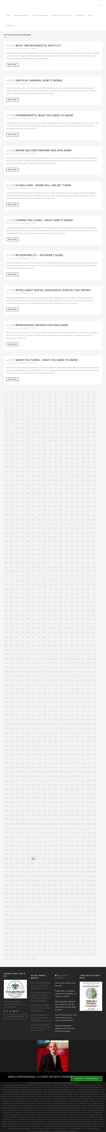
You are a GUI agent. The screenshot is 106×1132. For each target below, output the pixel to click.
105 (22, 419)
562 (11, 536)
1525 (72, 780)
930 (71, 628)
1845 (55, 863)
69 (11, 410)
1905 (12, 880)
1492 (77, 771)
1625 (61, 806)
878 (66, 615)
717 (22, 576)
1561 (83, 789)
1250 (55, 711)
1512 (94, 776)
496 (22, 519)
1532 (17, 785)
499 (39, 519)
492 (93, 515)
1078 (44, 667)
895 (66, 619)
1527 (83, 780)
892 (50, 619)
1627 (72, 806)
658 (71, 558)
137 (11, 428)
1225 (11, 706)
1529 (94, 780)
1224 (6, 706)
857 (44, 610)
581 (22, 541)
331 (49, 476)
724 (60, 576)
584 (39, 541)
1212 (33, 702)
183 (77, 436)
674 (66, 563)
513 (22, 523)
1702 (17, 828)
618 (38, 550)
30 (77, 397)
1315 (39, 728)
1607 (55, 802)
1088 (6, 671)
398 (44, 493)
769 (28, 589)
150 (82, 428)
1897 (61, 876)
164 (66, 432)
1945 (44, 889)
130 (66, 423)
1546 (94, 785)
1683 (6, 824)
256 (11, 458)
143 (44, 428)
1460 (88, 763)
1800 (88, 850)
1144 (33, 684)
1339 (77, 732)
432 (44, 502)
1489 (61, 771)
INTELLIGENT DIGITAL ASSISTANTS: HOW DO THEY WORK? (53, 290)
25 (50, 397)
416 (49, 497)
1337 (66, 732)
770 (33, 589)
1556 (55, 789)
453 (66, 506)
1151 (72, 684)
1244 (22, 711)
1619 (28, 806)
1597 (94, 798)
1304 (72, 724)
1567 (22, 793)
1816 (83, 854)
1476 (83, 767)
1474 (72, 767)
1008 (33, 650)
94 (55, 415)
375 (11, 489)
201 (82, 441)
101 (93, 415)
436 (66, 502)
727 (77, 576)
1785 (6, 850)
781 (93, 589)
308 (17, 471)
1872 (17, 872)
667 (28, 563)
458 (93, 506)
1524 (66, 780)
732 (11, 580)
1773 (33, 845)
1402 (50, 750)
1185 (72, 693)
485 (55, 515)
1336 (61, 732)
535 (49, 528)
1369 (55, 741)
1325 (94, 728)
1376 (94, 741)
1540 (61, 785)
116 (82, 419)
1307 (88, 724)
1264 (39, 715)
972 (22, 641)
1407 (77, 750)
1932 (66, 885)
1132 (61, 680)
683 (22, 567)
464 (33, 510)
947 (71, 632)
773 (49, 589)
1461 (94, 763)
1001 (88, 645)
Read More (12, 64)
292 (22, 467)
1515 (17, 780)
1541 (66, 785)
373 (93, 484)
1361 (11, 741)
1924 (22, 885)
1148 (55, 684)
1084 (77, 667)
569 (50, 536)
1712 (72, 828)
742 (66, 580)
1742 (50, 837)
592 (82, 541)
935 (6, 632)
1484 (33, 771)
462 (22, 510)
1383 (39, 745)
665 (17, 563)
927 (55, 628)
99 (83, 415)
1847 (66, 863)
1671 (33, 819)
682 (17, 567)
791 (55, 593)
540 (77, 528)
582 (28, 541)
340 (6, 480)
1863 (61, 867)
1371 (66, 741)
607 (71, 545)
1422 (66, 754)
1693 (61, 824)
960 (50, 637)
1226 (17, 706)
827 (66, 602)
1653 (28, 815)
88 (22, 415)
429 (28, 502)
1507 (66, 776)
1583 (17, 798)
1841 (33, 863)
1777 (55, 845)
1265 (44, 715)
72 (28, 410)
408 (6, 497)
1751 (6, 841)
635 (39, 554)
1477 (88, 767)
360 (22, 484)
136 (6, 428)
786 (28, 593)
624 (71, 550)
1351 (50, 737)
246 (50, 454)
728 (82, 576)
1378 (12, 745)
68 (6, 410)
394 (22, 493)
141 (33, 428)
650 (28, 558)
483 (44, 515)
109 (44, 419)
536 (55, 528)
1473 (66, 767)
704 (44, 571)
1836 (6, 863)
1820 (12, 859)
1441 (77, 758)
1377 (6, 745)
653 (44, 558)
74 (39, 410)
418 (60, 497)
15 (88, 393)
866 (94, 610)
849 (94, 606)
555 (66, 532)
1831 (72, 859)
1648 (94, 811)
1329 (22, 732)
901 (6, 624)
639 (61, 554)
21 (28, 397)
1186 (77, 693)
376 (17, 489)
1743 (55, 837)
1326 (6, 732)
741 (60, 580)
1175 (17, 693)
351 (66, 480)
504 (66, 519)
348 (50, 480)
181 (66, 436)
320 (82, 471)
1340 (83, 732)
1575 (66, 793)
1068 (83, 663)
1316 (44, 728)
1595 (83, 798)
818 (17, 602)
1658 (55, 815)
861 (66, 610)
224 (22, 449)
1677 (66, 819)
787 (33, 593)
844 (66, 606)
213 (55, 445)
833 (6, 606)
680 (6, 567)
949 (83, 632)
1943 (33, 889)
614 (17, 550)
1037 (6, 658)
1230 (39, 706)
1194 (28, 698)
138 (17, 428)
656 (61, 558)
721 (44, 576)
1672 (39, 819)
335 (71, 476)
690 (61, 567)
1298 (39, 724)
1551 (28, 789)
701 (28, 571)
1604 (39, 802)
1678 (72, 819)
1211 (28, 702)
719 (33, 576)
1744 (61, 837)
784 (17, 593)
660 (83, 558)
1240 (94, 706)
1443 (88, 758)
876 (55, 615)
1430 (17, 758)
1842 (39, 863)
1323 (83, 728)
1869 (94, 867)
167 (82, 432)
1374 (83, 741)
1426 (88, 754)
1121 (94, 676)
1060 (39, 663)
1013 (61, 650)
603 (50, 545)
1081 (61, 667)
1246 (33, 711)
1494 (88, 771)
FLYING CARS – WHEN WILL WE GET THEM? (43, 185)
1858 (33, 867)
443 (11, 506)
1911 (44, 880)
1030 (61, 654)
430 (33, 502)
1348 (33, 737)
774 (55, 589)
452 (60, 506)
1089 (12, 671)
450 (50, 506)
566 (33, 536)
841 (49, 606)
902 (11, 624)
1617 (17, 806)
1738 (28, 837)
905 (28, 624)
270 (88, 458)
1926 (33, 885)
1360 (6, 741)
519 (55, 523)
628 (93, 550)
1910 (39, 880)
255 (6, 458)
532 (33, 528)
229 (49, 449)
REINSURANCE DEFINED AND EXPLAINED (42, 325)
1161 (33, 689)
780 (88, 589)
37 (22, 402)
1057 (22, 663)
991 (33, 645)
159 (38, 432)
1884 (83, 872)
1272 (83, 715)
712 (88, 571)
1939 (12, 889)
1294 (17, 724)
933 (88, 628)
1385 (50, 745)
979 (61, 641)
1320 (66, 728)
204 (6, 445)
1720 (22, 832)
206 (17, 445)
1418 (44, 754)
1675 (55, 819)
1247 (39, 711)
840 (44, 606)
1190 (6, 698)
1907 (22, 880)
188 (11, 441)
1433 (33, 758)
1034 (83, 654)
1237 (77, 706)
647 (11, 558)
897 (77, 619)
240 (17, 454)
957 (33, 637)
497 (28, 519)
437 (71, 502)
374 (6, 489)
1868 (88, 867)
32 (88, 397)
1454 (55, 763)
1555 (50, 789)
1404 (61, 750)
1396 (17, 750)
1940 (17, 889)
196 (55, 441)
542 (88, 528)
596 (11, 545)
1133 (66, 680)
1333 (44, 732)
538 (66, 528)
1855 (17, 867)
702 (33, 571)
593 (88, 541)
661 (88, 558)
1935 (83, 885)
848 (88, 606)
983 (82, 641)
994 (50, 645)
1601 (22, 802)
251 (77, 454)
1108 (22, 676)
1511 (88, 776)
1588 (44, 798)
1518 (33, 780)
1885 (88, 872)
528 (11, 528)
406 (88, 493)
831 (88, 602)
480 (28, 515)
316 (60, 471)
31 (83, 397)
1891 (28, 876)
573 (71, 536)
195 (49, 441)
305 (93, 467)
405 (82, 493)
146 (60, 428)
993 (44, 645)
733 (17, 580)
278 (38, 463)
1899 (72, 876)
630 (11, 554)
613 (11, 550)
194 (44, 441)
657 (66, 558)
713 (93, 571)
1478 (94, 767)
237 (93, 449)
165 (71, 432)
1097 (55, 671)
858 (50, 610)
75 (44, 410)
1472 (61, 767)
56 (33, 406)
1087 (94, 667)
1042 (33, 658)
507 (82, 519)
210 (38, 445)
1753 (17, 841)
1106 (11, 676)
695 (88, 567)
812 (77, 597)
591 (77, 541)
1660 (66, 815)
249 (66, 454)
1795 (61, 850)
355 (88, 480)
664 (11, 563)
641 (71, 554)
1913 (55, 880)
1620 (33, 806)
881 (82, 615)
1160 (28, 689)
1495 (94, 771)
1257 (94, 711)
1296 (28, 724)
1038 (12, 658)
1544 (83, 785)
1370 (61, 741)
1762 (66, 841)
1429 (12, 758)
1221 (83, 702)
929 (66, 628)
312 (39, 471)
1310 (11, 728)
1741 (44, 837)
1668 (17, 819)
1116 (66, 676)
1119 (83, 676)
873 (39, 615)
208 (28, 445)
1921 (6, 885)
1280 (33, 719)
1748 (83, 837)
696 (94, 567)
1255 (83, 711)
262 (44, 458)
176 (38, 436)
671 (49, 563)
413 (33, 497)
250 (71, 454)
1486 (44, 771)
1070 (94, 663)
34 (6, 402)
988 (17, 645)
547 (22, 532)
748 (6, 584)
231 (61, 449)
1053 (94, 658)
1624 (55, 806)
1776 (50, 845)
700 (22, 571)
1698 (88, 824)
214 (60, 445)
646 (6, 558)
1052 (88, 658)
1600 (17, 802)
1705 (33, 828)
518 (49, 523)
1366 (39, 741)
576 (88, 536)
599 (28, 545)
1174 (11, 693)
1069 (88, 663)
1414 (22, 754)
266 (66, 458)
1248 (44, 711)
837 (28, 606)
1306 (83, 724)
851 (11, 610)
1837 (12, 863)
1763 (72, 841)
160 (44, 432)
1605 (44, 802)
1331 (33, 732)
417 (55, 497)
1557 (61, 789)
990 (28, 645)
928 (61, 628)
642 (77, 554)
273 (11, 463)
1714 (83, 828)
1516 (22, 780)
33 (94, 397)
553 (55, 532)
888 (28, 619)
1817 (88, 854)
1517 (28, 780)
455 (77, 506)
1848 (72, 863)
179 (55, 436)
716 (17, 576)
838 (33, 606)
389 (88, 489)
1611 (77, 802)
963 (66, 637)
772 (44, 589)
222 (11, 449)
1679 (77, 819)
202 (88, 441)
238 (6, 454)
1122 (6, 680)
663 (6, 563)
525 (88, 523)
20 (22, 397)
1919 (88, 880)
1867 (83, 867)
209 (33, 445)
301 (71, 467)
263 (49, 458)
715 (11, 576)
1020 (6, 654)
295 (38, 467)
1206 (94, 698)
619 (44, 550)
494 (11, 519)
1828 (55, 859)
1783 (88, 845)
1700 (6, 828)
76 (50, 410)
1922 (11, 885)
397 (39, 493)
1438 (61, 758)
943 (50, 632)
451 (55, 506)
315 (55, 471)
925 (44, 628)
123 (28, 423)
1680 (83, 819)
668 (33, 563)
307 (11, 471)
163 (60, 432)
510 (6, 523)
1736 (17, 837)
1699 (94, 824)
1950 (72, 889)
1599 (12, 802)
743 (71, 580)
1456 (66, 763)
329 (38, 476)
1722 (33, 832)
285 (77, 463)
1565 (12, 793)
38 (28, 402)
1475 (77, 767)
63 (72, 406)
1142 (22, 684)
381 (44, 489)
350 (61, 480)
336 (77, 476)
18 (12, 397)
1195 (33, 698)
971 (17, 641)
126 (44, 423)
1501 (33, 776)
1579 (88, 793)
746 (88, 580)
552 (49, 532)
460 (11, 510)
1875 (33, 872)
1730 (77, 832)
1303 (66, 724)
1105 (6, 676)
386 (71, 489)
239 (11, 454)
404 (77, 493)
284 (71, 463)
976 (44, 641)
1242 (11, 711)
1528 (88, 780)
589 (66, 541)
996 (61, 645)
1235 (66, 706)
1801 (94, 850)
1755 (28, 841)
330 (44, 476)
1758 (44, 841)
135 (93, 423)
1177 (28, 693)
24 (44, 397)
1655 (39, 815)
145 (55, 428)
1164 (50, 689)
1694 (66, 824)
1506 (61, 776)
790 (50, 593)
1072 (11, 667)
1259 (11, 715)
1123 (11, 680)
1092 (28, 671)
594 (93, 541)
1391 (83, 745)
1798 (77, 850)
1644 (72, 811)
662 (93, 558)
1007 (28, 650)
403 (71, 493)
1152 (77, 684)
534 (44, 528)
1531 (11, 785)
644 (88, 554)
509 (93, 519)
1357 (83, 737)
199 (71, 441)
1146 (44, 684)
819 (22, 602)
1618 (22, 806)
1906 (17, 880)
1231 (44, 706)
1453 (50, 763)
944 (55, 632)
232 (66, 449)
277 (33, 463)
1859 (39, 867)
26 (55, 397)
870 (22, 615)
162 (55, 432)
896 (72, 619)
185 (88, 436)
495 (17, 519)
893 (55, 619)
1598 (6, 802)
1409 (88, 750)
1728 (66, 832)
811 (71, 597)
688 (50, 567)
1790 (33, 850)
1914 (61, 880)
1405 (66, 750)
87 (17, 415)
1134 (72, 680)
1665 (94, 815)
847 (82, 606)
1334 (50, 732)
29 (72, 397)
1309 (6, 728)
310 (28, 471)
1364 (28, 741)
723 (55, 576)
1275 (6, 719)
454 (71, 506)
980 (66, 641)
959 (44, 637)
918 (6, 628)
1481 (17, 771)
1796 (66, 850)
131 (71, 423)
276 (28, 463)
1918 (83, 880)
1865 (72, 867)
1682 (94, 819)
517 (44, 523)
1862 (55, 867)
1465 (22, 767)
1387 (61, 745)
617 (33, 550)
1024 (28, 654)
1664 (88, 815)
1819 (6, 859)
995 (55, 645)
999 (77, 645)
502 (55, 519)
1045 (50, 658)
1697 (83, 824)
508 (88, 519)
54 (22, 406)
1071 (6, 667)
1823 (28, 859)
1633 (12, 811)
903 (17, 624)
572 (66, 536)
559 (88, 532)
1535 (33, 785)
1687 (28, 824)
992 (39, 645)
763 (88, 584)
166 (77, 432)
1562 (88, 789)
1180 (44, 693)
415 (44, 497)
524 (82, 523)
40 (39, 402)
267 (71, 458)
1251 (61, 711)
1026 (39, 654)
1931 (61, 885)
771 (38, 589)
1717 (6, 832)
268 (77, 458)
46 (72, 402)
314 (49, 471)
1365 (33, 741)
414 (38, 497)
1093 (33, 671)
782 (6, 593)
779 (82, 589)
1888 (12, 876)
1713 (77, 828)
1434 (39, 758)
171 (11, 436)
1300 (50, 724)
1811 (55, 854)
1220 (77, 702)
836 (22, 606)
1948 (61, 889)
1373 (77, 741)
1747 (77, 837)
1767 (94, 841)
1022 (17, 654)
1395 (12, 750)
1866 (77, 867)
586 (50, 541)
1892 (33, 876)
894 (61, 619)
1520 (44, 780)
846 (77, 606)
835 (17, 606)
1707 (44, 828)
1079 (50, 667)
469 (61, 510)
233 (71, 449)
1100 (72, 671)
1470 (50, 767)
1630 (88, 806)
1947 (55, 889)
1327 (11, 732)
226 (33, 449)
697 (6, 571)
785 (22, 593)
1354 (66, 737)
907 (39, 624)
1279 (28, 719)
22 (33, 397)
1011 (50, 650)
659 (77, 558)
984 (88, 641)
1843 (44, 863)
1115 (61, 676)
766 (11, 589)
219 (88, 445)
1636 (28, 811)
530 (22, 528)
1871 (11, 872)
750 (17, 584)
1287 (72, 719)
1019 (94, 650)
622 (60, 550)
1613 (88, 802)
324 (11, 476)
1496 (6, 776)
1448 (22, 763)
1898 (66, 876)
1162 (39, 689)
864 (83, 610)
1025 (33, 654)
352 (71, 480)
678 (88, 563)
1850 (83, 863)
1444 (94, 758)
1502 (39, 776)
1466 (28, 767)
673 (61, 563)
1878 (50, 872)
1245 (28, 711)
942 (44, 632)
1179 (39, 693)
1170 (83, 689)
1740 (39, 837)
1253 (72, 711)
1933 (72, 885)
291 (17, 467)
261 (38, 458)
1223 (94, 702)
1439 (66, 758)
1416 (33, 754)
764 (93, 584)
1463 (12, 767)
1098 (61, 671)
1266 (50, 715)
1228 (28, 706)
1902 (88, 876)
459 (6, 510)
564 (22, 536)
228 (44, 449)
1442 (83, 758)
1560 (77, 789)
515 (33, 523)
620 (50, 550)
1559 (72, 789)
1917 (77, 880)
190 (22, 441)
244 (39, 454)
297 (49, 467)
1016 (77, 650)
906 (33, 624)
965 (77, 637)
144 (49, 428)
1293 (11, 724)
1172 (94, 689)
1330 (28, 732)
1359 (94, 737)
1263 (33, 715)
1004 (12, 650)
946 (66, 632)
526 (93, 523)
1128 (39, 680)
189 (17, 441)
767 (17, 589)
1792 (44, 850)
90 (33, 415)
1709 (55, 828)
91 (39, 415)
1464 (17, 767)
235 (82, 449)
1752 (11, 841)
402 (66, 493)
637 (50, 554)
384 (61, 489)
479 (22, 515)
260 (33, 458)
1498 (17, 776)
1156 (6, 689)
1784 (94, 845)
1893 (39, 876)
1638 (39, 811)
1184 (66, 693)
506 (77, 519)
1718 (11, 832)
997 (66, 645)
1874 (28, 872)
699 (17, 571)
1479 (6, 771)
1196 (39, 698)
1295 (22, 724)
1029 (55, 654)
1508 (72, 776)
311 (33, 471)
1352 (55, 737)
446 (28, 506)
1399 (33, 750)
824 (50, 602)
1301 (55, 724)
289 (6, 467)
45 (66, 402)
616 (28, 550)
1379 (17, 745)
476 (6, 515)
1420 (55, 754)
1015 (72, 650)
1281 (39, 719)
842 (55, 606)
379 (33, 489)
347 (44, 480)
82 (83, 410)
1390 (77, 745)
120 (11, 423)
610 (88, 545)
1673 (44, 819)
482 (39, 515)
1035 (88, 654)
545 (11, 532)
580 (17, 541)
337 (82, 476)
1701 (11, 828)
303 (82, 467)
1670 (28, 819)
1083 (72, 667)
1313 (28, 728)
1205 (88, 698)
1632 (6, 811)
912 (66, 624)
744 (77, 580)
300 (66, 467)
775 (60, 589)
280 (50, 463)
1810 (50, 854)
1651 (17, 815)
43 (55, 402)
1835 (94, 859)
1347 (28, 737)
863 (77, 610)
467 (50, 510)
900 (94, 619)
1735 (11, 837)
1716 (94, 828)
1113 (50, 676)
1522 (55, 780)
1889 (17, 876)
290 (11, 467)
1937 (94, 885)
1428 (6, 758)
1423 (72, 754)
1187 (83, 693)
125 (39, 423)
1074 (22, 667)
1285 (61, 719)
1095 (44, 671)
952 (6, 637)
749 (11, 584)
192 (33, 441)
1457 (72, 763)
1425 (83, 754)
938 (22, 632)
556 (71, 532)
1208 (12, 702)
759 (66, 584)
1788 (22, 850)
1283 (50, 719)
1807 (33, 854)
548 (28, 532)
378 (28, 489)
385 (66, 489)
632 (22, 554)
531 (27, 528)
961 (55, 637)
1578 (83, 793)
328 (33, 476)
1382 (33, 745)
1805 (22, 854)
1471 (55, 767)
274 (17, 463)
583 (33, 541)
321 (88, 471)
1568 (28, 793)
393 (17, 493)
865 (88, 610)
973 (28, 641)
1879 (55, 872)
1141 (17, 684)
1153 (83, 684)
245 (44, 454)
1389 (72, 745)
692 (71, 567)
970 (11, 641)
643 (82, 554)
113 (66, 419)
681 (11, 567)
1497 (12, 776)
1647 (88, 811)
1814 (72, 854)
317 (66, 471)
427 (17, 502)
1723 (39, 832)
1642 (61, 811)
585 (44, 541)
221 (6, 449)
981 (71, 641)
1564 (6, 793)
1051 (83, 658)
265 (60, 458)
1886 (94, 872)
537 (60, 528)
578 (6, 541)
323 (6, 476)
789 (44, 593)
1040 (22, 658)
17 (6, 397)
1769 (12, 845)
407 (93, 493)
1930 (55, 885)
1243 (17, 711)
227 (38, 449)
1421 (61, 754)
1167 (66, 689)
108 (38, 419)
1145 (39, 684)
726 (71, 576)
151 (88, 428)
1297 (33, 724)
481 (33, 515)
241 (22, 454)
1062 (50, 663)
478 (17, 515)
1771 (22, 845)
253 (88, 454)
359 (17, 484)
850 (6, 610)
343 (22, 480)
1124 (17, 680)
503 (61, 519)
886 (17, 619)
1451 (39, 763)
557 (77, 532)
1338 (72, 732)
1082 (66, 667)
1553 (39, 789)
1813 (66, 854)
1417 (39, 754)
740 (55, 580)
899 (88, 619)
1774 (39, 845)
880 (77, 615)
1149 (61, 684)
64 (77, 406)
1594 (77, 798)
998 (72, 645)
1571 (44, 793)
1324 (88, 728)
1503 (44, 776)
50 (94, 402)
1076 (33, 667)
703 (39, 571)
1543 (77, 785)
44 (61, 402)
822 (38, 602)
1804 (17, 854)
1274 (94, 715)
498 (33, 519)
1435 (44, 758)
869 (17, 615)
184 (82, 436)
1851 (88, 863)
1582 (11, 798)
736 (33, 580)
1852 (94, 863)
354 (82, 480)
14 (83, 393)
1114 (55, 676)
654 (50, 558)
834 (11, 606)
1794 (55, 850)
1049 (72, 658)
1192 (17, 698)
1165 (55, 689)
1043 (39, 658)
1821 (17, 859)
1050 (77, 658)
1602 (28, 802)
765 (6, 589)
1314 (33, 728)
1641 (55, 811)
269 (82, 458)
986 (6, 645)
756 (50, 584)
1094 (39, 671)
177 (44, 436)
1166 (61, 689)
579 (11, 541)
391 (6, 493)
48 (83, 402)
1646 (83, 811)
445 (22, 506)
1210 (22, 702)
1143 (28, 684)
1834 (88, 859)
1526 (77, 780)
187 (6, 441)
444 (17, 506)
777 (71, 589)
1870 (6, 872)
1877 (44, 872)
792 (60, 593)
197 (60, 441)
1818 (94, 854)
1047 (61, 658)
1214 (44, 702)
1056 (17, 663)
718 (28, 576)
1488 (55, 771)
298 (55, 467)
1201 (66, 698)
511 (11, 523)
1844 (50, 863)
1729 (72, 832)
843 (61, 606)
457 (88, 506)
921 (22, 628)
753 (33, 584)
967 (88, 637)
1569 (33, 793)
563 (17, 536)
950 (88, 632)
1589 (50, 798)
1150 (66, 684)
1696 (77, 824)
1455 (61, 763)
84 (94, 410)
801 (17, 597)
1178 (33, 693)
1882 (72, 872)
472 (77, 510)
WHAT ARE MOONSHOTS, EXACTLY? (38, 45)
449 (44, 506)
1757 (39, 841)
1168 (72, 689)
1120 (88, 676)
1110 (33, 676)
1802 (6, 854)
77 (55, 410)
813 (82, 597)
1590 (55, 798)
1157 (11, 689)
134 (88, 423)
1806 (28, 854)
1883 (77, 872)
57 (39, 406)
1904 (6, 880)
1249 (50, 711)
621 (55, 550)
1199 (55, 698)
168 (88, 432)
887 (22, 619)
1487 (50, 771)
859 (55, 610)
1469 (44, 767)
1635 (22, 811)
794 (71, 593)
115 (77, 419)
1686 (22, 824)
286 (82, 463)
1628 (77, 806)
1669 (22, 819)
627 (88, 550)
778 (77, 589)
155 (17, 432)
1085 (83, 667)
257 (17, 458)
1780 (72, 845)
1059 (33, 663)
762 (82, 584)
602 (44, 545)
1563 (94, 789)
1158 (17, 689)
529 (17, 528)
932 (82, 628)
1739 (33, 837)
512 (17, 523)
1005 (17, 650)
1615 (6, 806)
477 (11, 515)
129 (60, 423)
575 (82, 536)
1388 (66, 745)
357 (6, 484)
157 (27, 432)
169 (93, 432)
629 (6, 554)
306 (6, 471)
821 (33, 602)
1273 (88, 715)
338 (88, 476)
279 (44, 463)
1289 (83, 719)
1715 (88, 828)
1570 (39, 793)
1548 (12, 789)
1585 (28, 798)
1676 (61, 819)
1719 (17, 832)
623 (66, 550)
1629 (83, 806)
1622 (44, 806)
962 (61, 637)
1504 (50, 776)
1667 (12, 819)
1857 (28, 867)
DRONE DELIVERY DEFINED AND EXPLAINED (44, 150)
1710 (61, 828)
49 (88, 402)
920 (17, 628)
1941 (22, 889)
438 (77, 502)
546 (17, 532)
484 (50, 515)
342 (17, 480)
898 (83, 619)
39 (33, 402)
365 (50, 484)
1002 (94, 645)
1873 (22, 872)
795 (77, 593)
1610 (72, 802)
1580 (94, 793)
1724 (44, 832)
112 (61, 419)
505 (71, 519)
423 (88, 497)
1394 (6, 750)
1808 (39, 854)
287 (88, 463)
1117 (72, 676)
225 (27, 449)
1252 (66, 711)
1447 (17, 763)
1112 (44, 676)
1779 (66, 845)
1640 (50, 811)
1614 (94, 802)
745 (82, 580)
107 (33, 419)
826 (61, 602)
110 (50, 419)
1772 (28, 845)
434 (55, 502)
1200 (61, 698)
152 (93, 428)
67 (94, 406)
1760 (55, 841)
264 (55, 458)
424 (93, 497)
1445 (6, 763)
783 (11, 593)
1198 (50, 698)
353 (77, 480)
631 (17, 554)
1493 (83, 771)
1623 (50, 806)
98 (77, 415)
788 (39, 593)
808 (55, 597)
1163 (44, 689)
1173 (6, 693)
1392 (88, 745)
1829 (61, 859)
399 (50, 493)
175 (33, 436)
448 (39, 506)
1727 (61, 832)
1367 (44, 741)
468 (55, 510)
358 (11, 484)
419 (66, 497)
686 (39, 567)
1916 (72, 880)
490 (83, 515)
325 (17, 476)
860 (61, 610)
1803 (12, 854)
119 (6, 423)
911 (61, 624)
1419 (50, 754)
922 (28, 628)
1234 (61, 706)
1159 (22, 689)
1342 (94, 732)
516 (38, 523)
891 (44, 619)
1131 (55, 680)
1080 (55, 667)
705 (50, 571)
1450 (33, 763)
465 (39, 510)
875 (50, 615)
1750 (94, 837)
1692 (55, 824)
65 (83, 406)
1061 (44, 663)
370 (77, 484)
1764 (77, 841)
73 (33, 410)
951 (93, 632)
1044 (44, 658)
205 (11, 445)
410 (17, 497)
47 (77, 402)
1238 (83, 706)
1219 (72, 702)
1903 (94, 876)
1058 (28, 663)
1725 (50, 832)
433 (50, 502)
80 (72, 410)
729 (88, 576)
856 (39, 610)
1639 (44, 811)
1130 (50, 680)
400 (55, 493)
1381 (28, 745)
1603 (33, 802)
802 (22, 597)
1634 (17, 811)
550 (39, 532)
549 (33, 532)
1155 (94, 684)
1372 (72, 741)
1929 (50, 885)
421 (77, 497)
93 (50, 415)
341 (11, 480)
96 (66, 415)
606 (66, 545)
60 (55, 406)
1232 (50, 706)
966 (83, 637)
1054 (6, 663)
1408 (83, 750)
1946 (50, 889)
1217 (61, 702)
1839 (22, 863)
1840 (28, 863)
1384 (44, 745)
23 (39, 397)
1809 (44, 854)
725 (66, 576)
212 (50, 445)
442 (6, 506)
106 (28, 419)
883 (93, 615)
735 (28, 580)
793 (66, 593)
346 (39, 480)
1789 (28, 850)
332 (55, 476)
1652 (22, 815)
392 (11, 493)
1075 (28, 667)
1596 (88, 798)
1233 (55, 706)
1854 (12, 867)
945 (61, 632)
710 (77, 571)
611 (93, 545)
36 (17, 402)
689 (55, 567)
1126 (28, 680)
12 (72, 393)
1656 (44, 815)
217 (77, 445)
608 (77, 545)
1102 (83, 671)
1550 (22, 789)
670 (44, 563)
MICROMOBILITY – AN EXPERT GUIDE (39, 255)
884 (6, 619)
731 (6, 580)
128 (55, 423)
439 (82, 502)
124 (33, 423)
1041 (28, 658)
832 (93, 602)
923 (33, 628)
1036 (94, 654)
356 (93, 480)
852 (17, 610)
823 (44, 602)
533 (38, 528)
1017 (83, 650)
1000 (83, 645)
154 (11, 432)
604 (55, 545)
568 (44, 536)
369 (71, 484)
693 (77, 567)
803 (28, 597)
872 (33, 615)
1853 (6, 867)
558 (82, 532)
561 (6, 536)
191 (28, 441)
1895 (50, 876)
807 (50, 597)
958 (39, 637)
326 (22, 476)
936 (11, 632)
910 (55, 624)
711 (82, 571)
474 (88, 510)
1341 (88, 732)
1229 (33, 706)
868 (11, 615)
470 (66, 510)
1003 (6, 650)
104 (17, 419)
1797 (72, 850)
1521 (50, 780)
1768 (6, 845)
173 (22, 436)
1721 (28, 832)
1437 (55, 758)
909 (50, 624)
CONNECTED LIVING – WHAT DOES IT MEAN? (44, 220)
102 (6, 419)
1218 (66, 702)
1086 (88, 667)
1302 (61, 724)
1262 (28, 715)
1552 (33, 789)
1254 (77, 711)
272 (6, 463)
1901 (83, 876)
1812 (61, 854)
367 (61, 484)
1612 (83, 802)
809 (61, 597)
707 (61, 571)
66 (88, 406)
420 (71, 497)
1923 (17, 885)
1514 (11, 780)
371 (82, 484)
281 (55, 463)
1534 (28, 785)
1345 (17, 737)
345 (33, 480)
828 (71, 602)
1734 (6, 837)
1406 (72, 750)
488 (72, 515)
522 (71, 523)
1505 (55, 776)
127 (50, 423)
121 (17, 423)
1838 (17, 863)
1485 (39, 771)
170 (6, 436)
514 (28, 523)
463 (28, 510)
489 (77, 515)
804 (33, 597)
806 (44, 597)
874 (44, 615)
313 (44, 471)
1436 (50, 758)
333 (60, 476)
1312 (22, 728)
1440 (72, 758)
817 (11, 602)
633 (28, 554)
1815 (77, 854)
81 (77, 410)
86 (11, 415)
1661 (72, 815)
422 (82, 497)
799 (6, 597)
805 (39, 597)
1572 (50, 793)
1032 (72, 654)
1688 (33, 824)
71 (22, 410)
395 (28, 493)
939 (28, 632)
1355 (72, 737)
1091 (22, 671)
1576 (72, 793)
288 (93, 463)
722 (49, 576)
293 (28, 467)
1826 (44, 859)
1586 (33, 798)
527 (6, 528)
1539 (55, 785)
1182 (55, 693)
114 (71, 419)
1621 (39, 806)
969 (6, 641)
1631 (94, 806)
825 (55, 602)
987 (11, 645)
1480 (12, 771)
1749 (88, 837)
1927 (39, 885)
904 (22, 624)
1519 (39, 780)
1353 (61, 737)
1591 (61, 798)
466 (44, 510)
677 (82, 563)
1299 (44, 724)
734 (22, 580)
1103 (88, 671)
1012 (55, 650)
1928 (44, 885)
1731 (83, 832)
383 (55, 489)
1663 (83, 815)
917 (93, 624)
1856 (22, 867)
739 (50, 580)
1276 (11, 719)
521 (66, 523)
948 (77, 632)
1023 (22, 654)
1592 (66, 798)
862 (71, 610)
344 (28, 480)
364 (44, 484)
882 (88, 615)
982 (77, 641)
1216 (55, 702)
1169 (77, 689)
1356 (77, 737)
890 (39, 619)
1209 (17, 702)
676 (77, 563)
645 (93, 554)
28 (66, 397)
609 (83, 545)
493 (6, 519)
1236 (72, 706)
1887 (6, 876)
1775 (44, 845)
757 (55, 584)
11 (66, 393)
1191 (11, 698)
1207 (6, 702)
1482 (22, 771)
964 (72, 637)
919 (11, 628)
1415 (28, 754)
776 (66, 589)
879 (71, 615)
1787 (17, 850)
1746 (72, 837)
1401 (44, 750)
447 (33, 506)
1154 (88, 684)
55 (28, 406)
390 (93, 489)
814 (88, 597)
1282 (44, 719)
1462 (6, 767)
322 (93, 471)
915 (82, 624)
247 (55, 454)
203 (93, 441)
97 (72, 415)
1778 (61, 845)
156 (22, 432)
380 (39, 489)
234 (77, 449)
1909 (33, 880)
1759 (50, 841)
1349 (39, 737)
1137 (88, 680)
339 (93, 476)
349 (55, 480)
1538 (50, 785)
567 (39, 536)
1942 (28, 889)
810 (66, 597)
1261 (22, 715)
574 (77, 536)
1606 (50, 802)
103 (11, 419)
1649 (6, 815)
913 (71, 624)
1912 (50, 880)
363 (39, 484)
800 (11, 597)
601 (38, 545)
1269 (66, 715)
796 (82, 593)
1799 (83, 850)
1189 (94, 693)
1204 (83, 698)
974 (33, 641)
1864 (66, 867)
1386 (55, 745)
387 (77, 489)
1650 (12, 815)
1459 (83, 763)
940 (33, 632)
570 (55, 536)
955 (22, 637)
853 (22, 610)
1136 (83, 680)
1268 (61, 715)
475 (93, 510)
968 (94, 637)
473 (82, 510)
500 (44, 519)
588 (61, 541)
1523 (61, 780)
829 (77, 602)
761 (77, 584)
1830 (66, 859)
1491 (72, 771)
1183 (61, 693)
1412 (11, 754)
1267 (55, 715)
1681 (88, 819)
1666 (6, 819)
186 (93, 436)
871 (28, 615)
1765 (83, 841)
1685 (17, 824)
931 (77, 628)
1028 (50, 654)
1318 (55, 728)
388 (82, 489)
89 (28, 415)
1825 (39, 859)
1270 (72, 715)
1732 (88, 832)
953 (11, 637)
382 (49, 489)
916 (88, 624)
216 (71, 445)
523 (77, 523)
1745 (66, 837)
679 (93, 563)
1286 (66, 719)
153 (6, 432)
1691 (50, 824)
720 (38, 576)
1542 (72, 785)
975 (39, 641)
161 (50, 432)
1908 (28, 880)
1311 (17, 728)
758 (61, 584)
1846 (61, 863)
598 (22, 545)
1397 (22, 750)
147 (66, 428)
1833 (83, 859)
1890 (22, 876)
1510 (83, 776)
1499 (22, 776)
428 (22, 502)
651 (33, 558)
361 (28, 484)
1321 (72, 728)
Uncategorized (25, 48)
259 (28, 458)
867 (6, 615)
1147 (50, 684)
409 (11, 497)
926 (50, 628)
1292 (6, 724)
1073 (17, 667)
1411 (6, 754)
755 (44, 584)
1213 (39, 702)
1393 (94, 745)
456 (82, 506)
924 (39, 628)
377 (22, 489)
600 (33, 545)
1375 (88, 741)
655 (55, 558)
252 (82, 454)
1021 (11, 654)
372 (88, 484)
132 (77, 423)
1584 (22, 798)
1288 (77, 719)
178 (49, 436)
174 (27, 436)
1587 (39, 798)
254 (93, 454)
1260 (17, 715)
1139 (6, 684)
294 (33, 467)
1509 (77, 776)
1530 (6, 785)
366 (55, 484)
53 (17, 406)
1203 (77, 698)
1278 (22, 719)
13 (77, 393)
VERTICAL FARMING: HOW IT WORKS (38, 80)
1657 (50, 815)
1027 (44, 654)
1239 (88, 706)
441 (93, 502)
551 (44, 532)
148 (71, 428)
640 (66, 554)
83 (88, 410)
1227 (22, 706)
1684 (12, 824)
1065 (66, 663)
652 (38, 558)
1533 (22, 785)
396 (33, 493)
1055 (12, 663)
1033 (77, 654)
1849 (77, 863)
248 (61, 454)
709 (71, 571)
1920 (94, 880)
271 (93, 458)
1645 (77, 811)
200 (77, 441)
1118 (77, 676)
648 (17, 558)
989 (22, 645)
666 (22, 563)
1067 (77, 663)
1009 (39, 650)
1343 (6, 737)
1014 (66, 650)
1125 (22, 680)
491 (88, 515)
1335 (55, 732)
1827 (50, 859)
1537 (44, 785)
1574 (61, 793)
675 (71, 563)
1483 (28, 771)
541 (82, 528)
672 (55, 563)
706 (55, 571)
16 (94, 393)
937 (17, 632)
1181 (50, 693)
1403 (55, 750)
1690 (44, 824)
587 (55, 541)
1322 (77, 728)
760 (71, 584)
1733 (94, 832)
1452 (44, 763)
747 (93, 580)
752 (28, 584)
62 (66, 406)
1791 (39, 850)
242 (28, 454)
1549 (17, 789)
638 (55, 554)
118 (93, 419)
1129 (44, 680)
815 (93, 597)
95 (61, 415)
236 (88, 449)
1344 (12, 737)
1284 (55, 719)
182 (71, 436)
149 (77, 428)
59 (50, 406)
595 (6, 545)
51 (6, 406)
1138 (94, 680)
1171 (88, 689)
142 (38, 428)
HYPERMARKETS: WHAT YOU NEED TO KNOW (44, 115)
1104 (94, 671)
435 (61, 502)
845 (71, 606)
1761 (61, 841)
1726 (55, 832)
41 (44, 402)
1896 (55, 876)
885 (11, 619)
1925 (28, 885)
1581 (6, 798)
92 (44, 415)
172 (17, 436)
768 (22, 589)
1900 (77, 876)
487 (66, 515)
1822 (22, 859)
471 (71, 510)
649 (22, 558)
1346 (22, 737)
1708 (50, 828)
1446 (12, 763)
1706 (39, 828)
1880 (61, 872)
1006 (22, 650)
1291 (94, 719)
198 (66, 441)
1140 (11, 684)
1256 (88, 711)
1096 (50, 671)
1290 (88, 719)
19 (17, 397)
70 (17, 410)
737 (38, 580)
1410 (94, 750)
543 (93, 528)
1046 (55, 658)
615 (22, 550)
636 (44, 554)
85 (6, 415)
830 (82, 602)
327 (28, 476)
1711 (66, 828)
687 (44, 567)
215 (66, 445)
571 (60, 536)
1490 (66, 771)
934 (93, 628)
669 (39, 563)
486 (61, 515)
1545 (88, 785)
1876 (39, 872)
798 (93, 593)
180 (60, 436)
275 (22, 463)
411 (22, 497)
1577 (77, 793)
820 (28, 602)
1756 (33, 841)
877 (61, 615)
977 (50, 641)
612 (6, 550)
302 (77, 467)
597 (17, 545)
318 (71, 471)
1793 (50, 850)
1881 (66, 872)
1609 (66, 802)
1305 (77, 724)
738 (44, 580)
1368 (50, 741)
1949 (66, 889)
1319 (61, 728)
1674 (50, 819)
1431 (22, 758)
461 (17, 510)
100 (88, 415)
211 (44, 445)
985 (93, 641)
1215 (50, 702)
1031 (66, 654)
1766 (88, 841)
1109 (28, 676)
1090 (17, 671)
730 (93, 576)
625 (77, 550)
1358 (88, 737)
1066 (72, 663)
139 (22, 428)
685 (33, 567)
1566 (17, 793)
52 (12, 406)
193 (38, 441)
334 (66, 476)
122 (22, 423)
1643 (66, 811)
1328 (17, 732)
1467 (33, 767)
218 (82, 445)
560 (93, 532)
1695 (72, 824)
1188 (88, 693)
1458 (77, 763)
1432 (28, 758)
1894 (44, 876)
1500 (28, 776)
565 (28, 536)
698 (11, 571)
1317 (50, 728)
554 (61, 532)
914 (77, 624)
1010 (44, 650)
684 (28, 567)
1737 (22, 837)
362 (33, 484)
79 (66, 410)
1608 (61, 802)
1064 (61, 663)
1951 (77, 889)
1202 (72, 698)
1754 (22, 841)
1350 (44, 737)
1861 (50, 867)
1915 (66, 880)
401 (60, 493)
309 (22, 471)
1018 (88, 650)
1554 (44, 789)
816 (6, 602)
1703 (22, 828)
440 (88, 502)
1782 (83, 845)
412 (27, 497)
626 (82, 550)
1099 (66, 671)
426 (11, 502)
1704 (28, 828)
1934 (77, 885)
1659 (61, 815)
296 (44, 467)
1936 (88, 885)
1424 (77, 754)
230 (55, 449)
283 (66, 463)
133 (82, 423)
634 (33, 554)
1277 (17, 719)
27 (61, 397)
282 (60, 463)
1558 (66, 789)
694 (83, 567)
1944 (39, 889)
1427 (94, 754)
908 (44, 624)
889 (33, 619)
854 (28, 610)
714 (6, 576)
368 (66, 484)
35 (11, 402)
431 (38, 502)
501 (49, 519)
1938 (6, 889)
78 (61, 410)
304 (88, 467)
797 (88, 593)
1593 (72, 798)
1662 (77, 815)
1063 (55, 663)
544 (6, 532)
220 (93, 445)
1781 (77, 845)
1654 (33, 815)
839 (39, 606)
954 (17, 637)
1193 (22, 698)
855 (33, 610)
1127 (33, 680)
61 (61, 406)
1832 (77, 859)
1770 (17, 845)
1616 (11, 806)
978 (55, 641)
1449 (28, 763)
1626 (66, 806)
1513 (6, 780)
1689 (39, 824)
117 (88, 419)
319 (77, 471)
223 (17, 449)
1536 (39, 785)
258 (22, 458)
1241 (6, 711)
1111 (39, 676)
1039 (17, 658)
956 (28, 637)
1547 (6, 789)
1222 (88, 702)
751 (22, 584)
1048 (66, 658)
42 (50, 402)
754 (39, 584)
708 (66, 571)
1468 (39, 767)
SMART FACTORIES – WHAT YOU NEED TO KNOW (47, 360)
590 (71, 541)
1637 (33, 811)
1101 (77, 671)
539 (71, 528)
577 (93, 536)
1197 (44, 698)
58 (44, 406)
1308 (94, 724)
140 (28, 428)
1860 (44, 867)
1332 (39, 732)
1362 (17, 741)
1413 (17, 754)
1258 (6, 715)
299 (61, 467)
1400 (39, 750)
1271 (77, 715)
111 (55, 419)
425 (6, 502)
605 (61, 545)
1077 (39, 667)
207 (22, 445)
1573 (55, 793)
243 (33, 454)
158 (33, 432)
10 (61, 393)
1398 (28, 750)
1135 (77, 680)
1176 (22, 693)
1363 (22, 741)
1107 (17, 676)
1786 (12, 850)
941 (38, 632)
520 (60, 523)
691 (66, 567)
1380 (22, 745)
